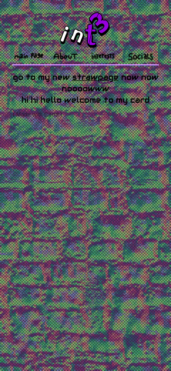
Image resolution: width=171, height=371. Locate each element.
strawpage (95, 77)
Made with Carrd (37, 114)
